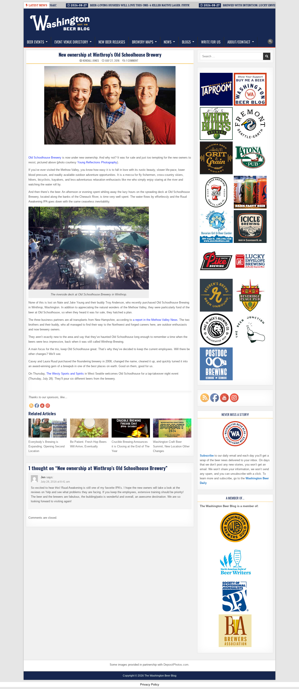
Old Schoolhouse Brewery (44, 157)
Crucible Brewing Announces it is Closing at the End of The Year (131, 446)
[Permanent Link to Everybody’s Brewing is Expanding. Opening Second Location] (47, 428)
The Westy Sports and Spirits (65, 373)
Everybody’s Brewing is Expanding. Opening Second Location (46, 446)
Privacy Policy (149, 684)
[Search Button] (270, 41)
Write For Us (210, 42)
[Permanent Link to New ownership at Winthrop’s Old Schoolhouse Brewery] (109, 105)
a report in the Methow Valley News (155, 319)
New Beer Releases (111, 42)
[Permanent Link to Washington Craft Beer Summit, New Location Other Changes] (172, 428)
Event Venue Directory (71, 42)
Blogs (186, 42)
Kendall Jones (91, 60)
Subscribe (207, 455)
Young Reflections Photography (97, 162)
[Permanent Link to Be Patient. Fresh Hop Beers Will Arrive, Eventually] (89, 428)
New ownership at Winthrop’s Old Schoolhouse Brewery (110, 54)
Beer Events (35, 42)
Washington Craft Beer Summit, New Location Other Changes (171, 446)
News (167, 42)
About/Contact (238, 42)
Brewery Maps (142, 42)
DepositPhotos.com (176, 664)
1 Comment (132, 60)
